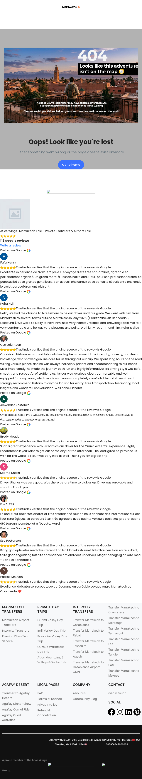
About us (79, 693)
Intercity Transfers (15, 630)
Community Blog (85, 699)
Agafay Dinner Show (16, 704)
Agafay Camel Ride (16, 709)
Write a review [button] (10, 245)
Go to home (71, 165)
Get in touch (117, 693)
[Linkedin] (128, 712)
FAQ (40, 693)
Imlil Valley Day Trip (51, 630)
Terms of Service (49, 699)
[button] (133, 7)
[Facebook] (111, 712)
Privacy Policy (47, 705)
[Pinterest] (137, 712)
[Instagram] (120, 712)
